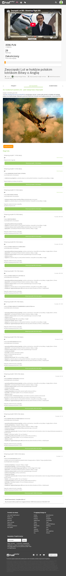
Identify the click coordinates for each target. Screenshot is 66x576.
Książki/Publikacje (50, 524)
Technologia (49, 520)
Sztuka (8, 76)
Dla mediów (10, 527)
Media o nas (10, 516)
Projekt (13, 86)
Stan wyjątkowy (50, 531)
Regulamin (9, 524)
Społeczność (37, 520)
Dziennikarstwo (49, 515)
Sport (47, 529)
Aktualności (33, 86)
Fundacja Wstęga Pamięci (20, 76)
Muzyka (48, 516)
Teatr (47, 522)
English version (53, 555)
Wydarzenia (36, 525)
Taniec (35, 522)
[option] (13, 86)
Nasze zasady (10, 522)
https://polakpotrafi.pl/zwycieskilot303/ (14, 94)
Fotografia (48, 518)
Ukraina (48, 532)
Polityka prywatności (12, 525)
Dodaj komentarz (8, 146)
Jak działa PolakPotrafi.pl (13, 515)
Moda (35, 527)
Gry (34, 532)
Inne (47, 527)
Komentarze (53, 86)
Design (35, 524)
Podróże (36, 516)
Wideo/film (36, 531)
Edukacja (48, 525)
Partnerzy (9, 518)
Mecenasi (9, 520)
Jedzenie (36, 529)
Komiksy (36, 518)
